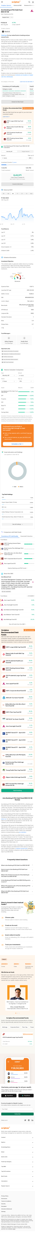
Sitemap (3, 1211)
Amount (3, 155)
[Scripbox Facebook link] (28, 1120)
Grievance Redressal (6, 1209)
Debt (2, 14)
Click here (4, 35)
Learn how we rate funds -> (27, 81)
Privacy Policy (4, 1196)
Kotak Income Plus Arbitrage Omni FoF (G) (13, 548)
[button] (17, 1138)
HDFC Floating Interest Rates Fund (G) (12, 544)
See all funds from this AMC (17, 624)
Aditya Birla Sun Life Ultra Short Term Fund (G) (13, 553)
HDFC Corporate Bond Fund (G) (13, 558)
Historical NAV (18, 5)
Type (2, 373)
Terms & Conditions (6, 1201)
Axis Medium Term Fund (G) (11, 614)
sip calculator (22, 832)
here (14, 1229)
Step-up (20, 378)
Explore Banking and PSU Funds (17, 568)
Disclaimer (4, 1206)
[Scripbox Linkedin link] (32, 1120)
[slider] (7, 165)
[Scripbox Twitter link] (25, 1120)
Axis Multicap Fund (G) (10, 619)
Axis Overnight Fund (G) (11, 605)
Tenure (2, 378)
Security (3, 1203)
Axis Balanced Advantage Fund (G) (13, 609)
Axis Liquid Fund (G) (10, 563)
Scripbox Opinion (6, 5)
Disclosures (4, 1198)
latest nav (3, 819)
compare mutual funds (21, 848)
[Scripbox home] (16, 2)
